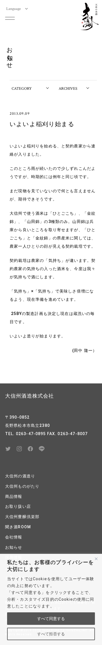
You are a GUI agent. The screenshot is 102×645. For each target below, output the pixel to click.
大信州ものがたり (22, 486)
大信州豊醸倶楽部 (22, 516)
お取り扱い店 (18, 506)
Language (13, 8)
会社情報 (13, 537)
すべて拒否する (51, 634)
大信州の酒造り (20, 476)
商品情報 (13, 496)
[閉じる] (96, 558)
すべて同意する (51, 618)
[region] (51, 599)
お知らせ (13, 547)
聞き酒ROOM (18, 527)
